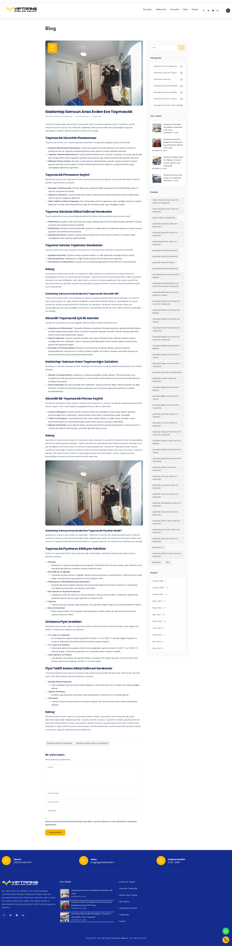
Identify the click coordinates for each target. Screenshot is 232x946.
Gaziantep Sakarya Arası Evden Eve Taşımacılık (167, 460)
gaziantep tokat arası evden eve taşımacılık (165, 513)
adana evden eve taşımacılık (164, 218)
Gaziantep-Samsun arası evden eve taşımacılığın (102, 127)
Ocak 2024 (157, 628)
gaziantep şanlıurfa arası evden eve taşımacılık (167, 554)
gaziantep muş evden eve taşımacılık (167, 372)
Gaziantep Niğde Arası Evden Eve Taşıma (166, 397)
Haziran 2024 (158, 594)
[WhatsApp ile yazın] (225, 931)
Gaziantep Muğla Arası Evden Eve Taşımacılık (166, 365)
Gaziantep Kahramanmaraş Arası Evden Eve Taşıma (166, 293)
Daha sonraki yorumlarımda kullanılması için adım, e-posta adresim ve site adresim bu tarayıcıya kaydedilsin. (91, 823)
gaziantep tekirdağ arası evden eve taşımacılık (167, 504)
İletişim (195, 9)
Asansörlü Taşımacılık (128, 888)
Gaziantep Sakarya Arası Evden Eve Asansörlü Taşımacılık (167, 433)
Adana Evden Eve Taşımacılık (165, 66)
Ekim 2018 (157, 641)
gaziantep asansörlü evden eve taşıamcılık (165, 225)
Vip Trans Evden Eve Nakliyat (115, 938)
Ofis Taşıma (124, 901)
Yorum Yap (97, 117)
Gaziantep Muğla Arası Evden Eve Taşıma (166, 356)
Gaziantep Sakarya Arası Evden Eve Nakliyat (167, 442)
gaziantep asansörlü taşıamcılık (165, 256)
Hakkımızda (161, 9)
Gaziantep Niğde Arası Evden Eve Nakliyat (166, 388)
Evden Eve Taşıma (127, 882)
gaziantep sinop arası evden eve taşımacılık (165, 486)
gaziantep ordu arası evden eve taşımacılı (165, 415)
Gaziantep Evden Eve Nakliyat (166, 86)
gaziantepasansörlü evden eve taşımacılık (165, 243)
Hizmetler (174, 9)
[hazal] (225, 939)
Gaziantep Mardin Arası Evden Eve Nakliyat (166, 311)
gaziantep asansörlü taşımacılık (59, 743)
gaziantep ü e (158, 547)
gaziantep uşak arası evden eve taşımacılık (165, 540)
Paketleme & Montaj (128, 908)
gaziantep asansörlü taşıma (163, 262)
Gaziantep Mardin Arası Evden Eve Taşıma (166, 320)
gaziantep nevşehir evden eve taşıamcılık (164, 379)
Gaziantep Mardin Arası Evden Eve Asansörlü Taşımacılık (166, 302)
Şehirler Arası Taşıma (128, 895)
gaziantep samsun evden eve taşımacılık (92, 743)
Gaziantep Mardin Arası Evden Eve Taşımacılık (166, 329)
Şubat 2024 (157, 621)
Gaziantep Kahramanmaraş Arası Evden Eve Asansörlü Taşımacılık (166, 284)
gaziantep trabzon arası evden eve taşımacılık (166, 522)
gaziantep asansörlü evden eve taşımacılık (165, 234)
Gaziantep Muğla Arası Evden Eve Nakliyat (166, 347)
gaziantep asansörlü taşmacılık (165, 250)
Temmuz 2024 (158, 587)
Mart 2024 (157, 615)
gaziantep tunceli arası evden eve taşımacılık (166, 531)
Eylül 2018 (157, 648)
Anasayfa (147, 9)
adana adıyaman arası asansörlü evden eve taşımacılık (165, 201)
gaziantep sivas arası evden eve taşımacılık (165, 495)
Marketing (156, 562)
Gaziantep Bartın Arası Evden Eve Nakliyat (166, 276)
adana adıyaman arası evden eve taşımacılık (166, 210)
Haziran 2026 (158, 581)
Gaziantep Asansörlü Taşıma (165, 73)
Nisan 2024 (157, 608)
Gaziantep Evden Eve (162, 79)
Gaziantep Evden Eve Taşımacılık (58, 117)
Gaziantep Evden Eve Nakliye (165, 92)
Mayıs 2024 (157, 601)
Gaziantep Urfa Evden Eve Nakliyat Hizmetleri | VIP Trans (172, 127)
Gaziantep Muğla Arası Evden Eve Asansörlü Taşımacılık (166, 338)
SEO (168, 562)
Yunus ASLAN (83, 117)
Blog (185, 9)
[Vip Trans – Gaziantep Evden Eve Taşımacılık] (21, 10)
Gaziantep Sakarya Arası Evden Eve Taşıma (167, 451)
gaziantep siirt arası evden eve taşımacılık (165, 477)
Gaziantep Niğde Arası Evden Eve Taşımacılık (166, 406)
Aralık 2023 (157, 635)
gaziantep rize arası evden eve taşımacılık (165, 424)
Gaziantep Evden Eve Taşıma (165, 99)
